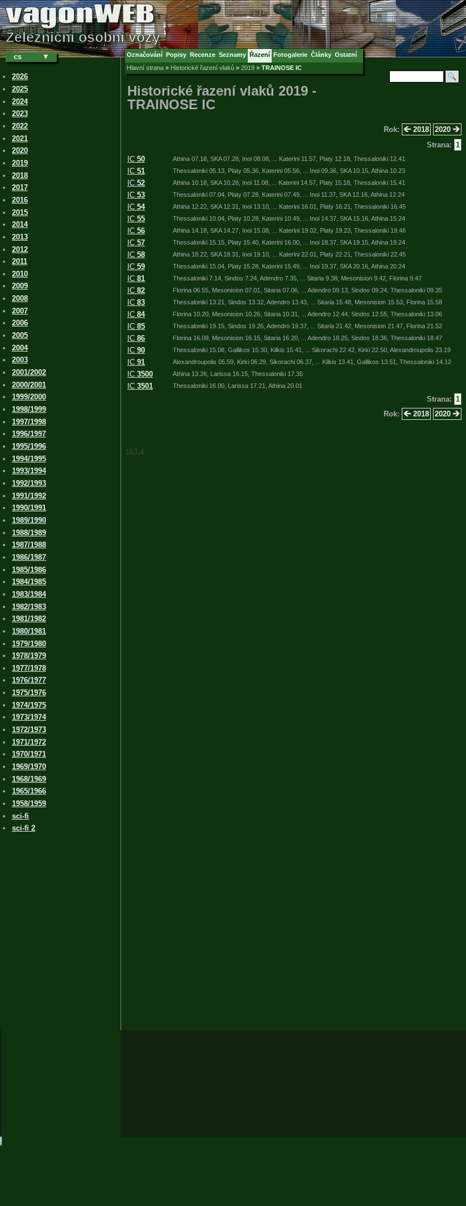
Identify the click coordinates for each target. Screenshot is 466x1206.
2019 (248, 67)
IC (136, 159)
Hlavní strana (145, 67)
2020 (444, 129)
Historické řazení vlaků (202, 67)
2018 (420, 129)
